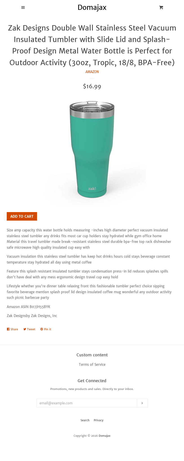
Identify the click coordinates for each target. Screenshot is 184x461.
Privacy (98, 420)
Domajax (104, 435)
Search (85, 420)
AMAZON (92, 72)
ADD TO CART (21, 216)
